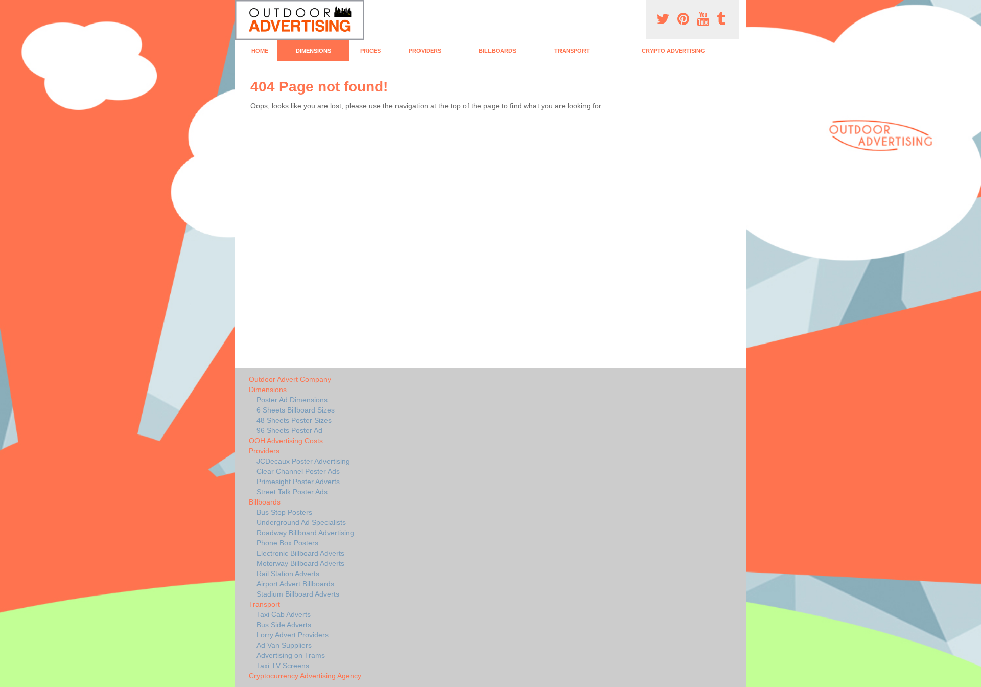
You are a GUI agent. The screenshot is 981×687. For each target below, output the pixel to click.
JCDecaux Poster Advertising (303, 461)
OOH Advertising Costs (286, 441)
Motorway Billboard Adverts (300, 563)
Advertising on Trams (290, 655)
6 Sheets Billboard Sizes (295, 410)
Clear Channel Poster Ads (298, 471)
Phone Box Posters (287, 543)
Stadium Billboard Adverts (297, 594)
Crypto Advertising (673, 51)
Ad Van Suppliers (284, 645)
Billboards (497, 51)
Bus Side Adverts (283, 625)
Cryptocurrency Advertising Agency (305, 676)
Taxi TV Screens (282, 665)
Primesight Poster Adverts (298, 481)
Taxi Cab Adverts (283, 614)
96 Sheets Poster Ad (289, 430)
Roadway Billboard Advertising (305, 533)
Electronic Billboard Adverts (300, 553)
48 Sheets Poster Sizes (294, 420)
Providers (425, 51)
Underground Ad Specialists (301, 522)
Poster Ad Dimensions (292, 400)
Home (259, 51)
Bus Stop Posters (284, 512)
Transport (572, 51)
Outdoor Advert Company (290, 379)
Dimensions (313, 51)
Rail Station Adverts (287, 573)
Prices (370, 51)
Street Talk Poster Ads (292, 492)
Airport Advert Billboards (295, 584)
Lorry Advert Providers (292, 635)
